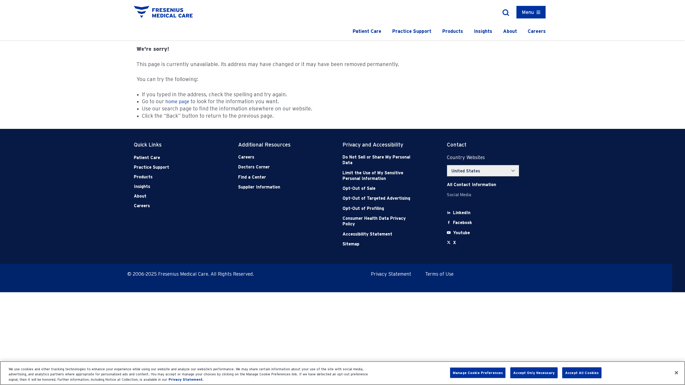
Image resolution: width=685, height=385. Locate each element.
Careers (537, 31)
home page (177, 101)
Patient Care (366, 31)
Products (452, 31)
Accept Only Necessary (534, 373)
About (510, 31)
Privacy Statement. (186, 380)
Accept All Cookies (582, 373)
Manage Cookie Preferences (478, 373)
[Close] (676, 373)
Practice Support (411, 31)
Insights (483, 31)
